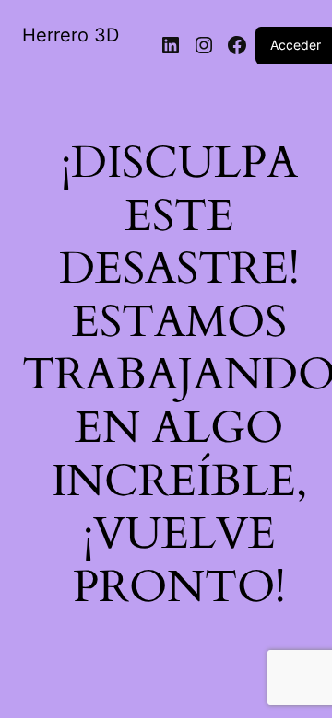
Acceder (295, 44)
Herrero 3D (70, 35)
